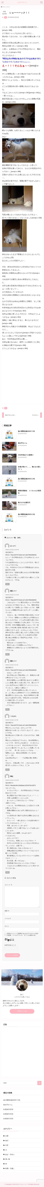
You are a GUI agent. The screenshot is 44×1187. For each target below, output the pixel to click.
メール (8, 918)
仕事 (6, 1136)
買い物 (7, 1159)
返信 (7, 584)
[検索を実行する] (39, 1083)
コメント (8, 885)
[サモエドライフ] (22, 2)
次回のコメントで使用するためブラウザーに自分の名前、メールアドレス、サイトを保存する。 (22, 934)
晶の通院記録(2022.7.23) (11, 1100)
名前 (7, 911)
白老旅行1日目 (8, 1118)
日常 (6, 1145)
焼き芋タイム (7, 1105)
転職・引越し (10, 1168)
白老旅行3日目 (8, 1109)
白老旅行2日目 (8, 1114)
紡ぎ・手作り (10, 1154)
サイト (7, 926)
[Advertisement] (22, 379)
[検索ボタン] (41, 2)
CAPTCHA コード (10, 945)
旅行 (6, 1140)
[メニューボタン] (2, 2)
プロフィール (22, 1011)
